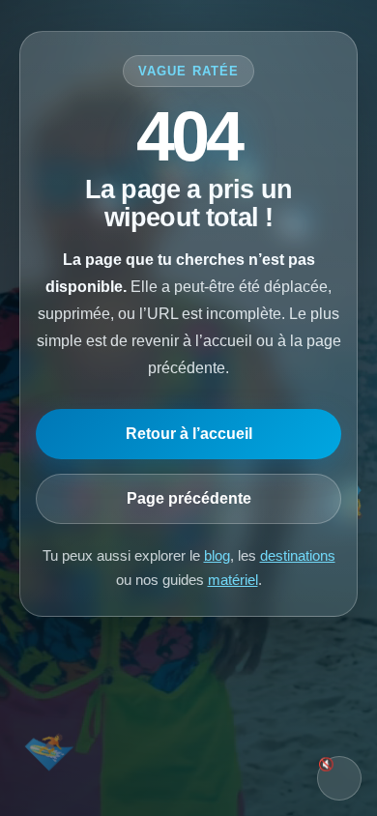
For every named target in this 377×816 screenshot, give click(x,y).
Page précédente (189, 498)
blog (217, 555)
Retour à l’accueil (189, 433)
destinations (297, 555)
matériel (233, 579)
